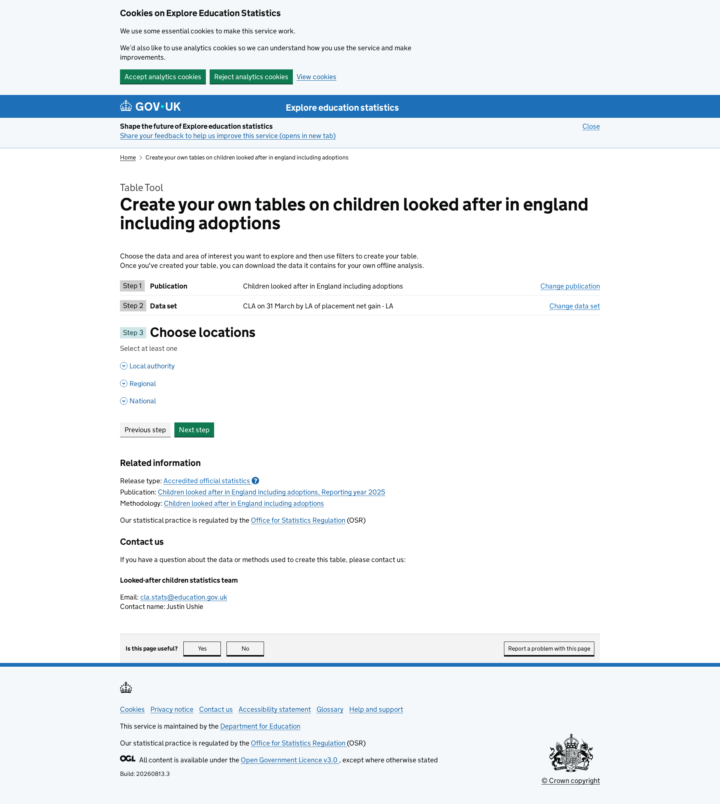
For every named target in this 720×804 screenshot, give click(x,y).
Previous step (145, 429)
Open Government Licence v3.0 (290, 760)
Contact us (216, 709)
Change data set (574, 306)
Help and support (376, 709)
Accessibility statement (274, 709)
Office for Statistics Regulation (298, 520)
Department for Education (260, 726)
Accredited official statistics (210, 480)
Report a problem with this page (549, 648)
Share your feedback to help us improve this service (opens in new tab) (228, 135)
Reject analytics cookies (251, 76)
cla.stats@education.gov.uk (183, 597)
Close (591, 126)
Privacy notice (172, 709)
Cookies (132, 709)
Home (128, 157)
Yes (209, 648)
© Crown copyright (571, 780)
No (253, 648)
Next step (194, 429)
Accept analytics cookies (162, 76)
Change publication (570, 286)
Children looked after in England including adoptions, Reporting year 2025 (271, 492)
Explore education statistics (342, 107)
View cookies (316, 76)
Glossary (330, 709)
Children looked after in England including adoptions (244, 503)
